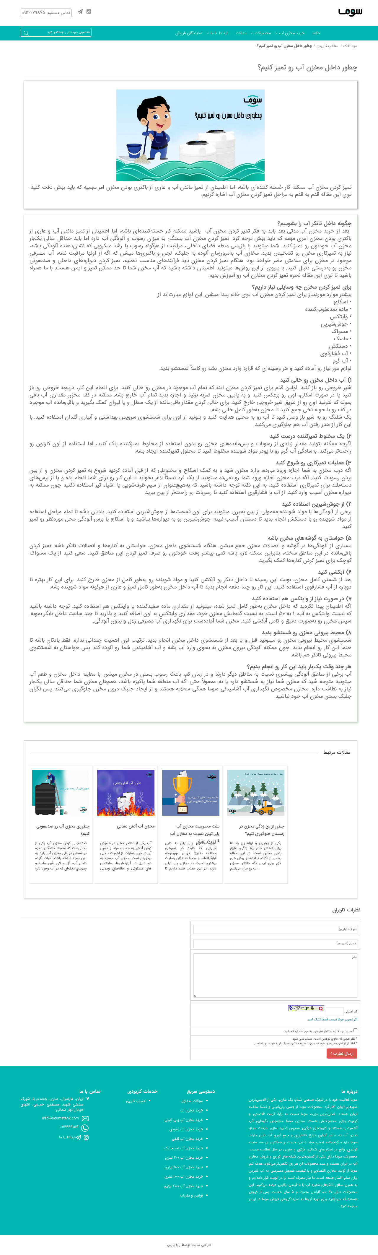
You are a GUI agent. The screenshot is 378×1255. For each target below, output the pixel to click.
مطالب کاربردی (327, 46)
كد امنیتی (350, 1011)
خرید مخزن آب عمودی (186, 1129)
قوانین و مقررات (191, 1195)
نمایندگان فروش (188, 33)
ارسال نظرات (342, 1053)
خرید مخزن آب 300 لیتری (184, 1157)
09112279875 (33, 12)
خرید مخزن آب (291, 33)
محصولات (263, 33)
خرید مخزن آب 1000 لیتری (183, 1176)
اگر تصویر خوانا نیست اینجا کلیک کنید (332, 1019)
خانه (316, 33)
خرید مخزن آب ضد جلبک (183, 1148)
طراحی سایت (201, 1245)
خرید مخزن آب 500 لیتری (184, 1167)
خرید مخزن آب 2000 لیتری (183, 1186)
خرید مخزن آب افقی (187, 1139)
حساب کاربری (136, 1101)
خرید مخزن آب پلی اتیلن (184, 1120)
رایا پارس (173, 1245)
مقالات (241, 33)
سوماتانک (350, 46)
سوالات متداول (192, 1101)
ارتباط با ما (219, 33)
